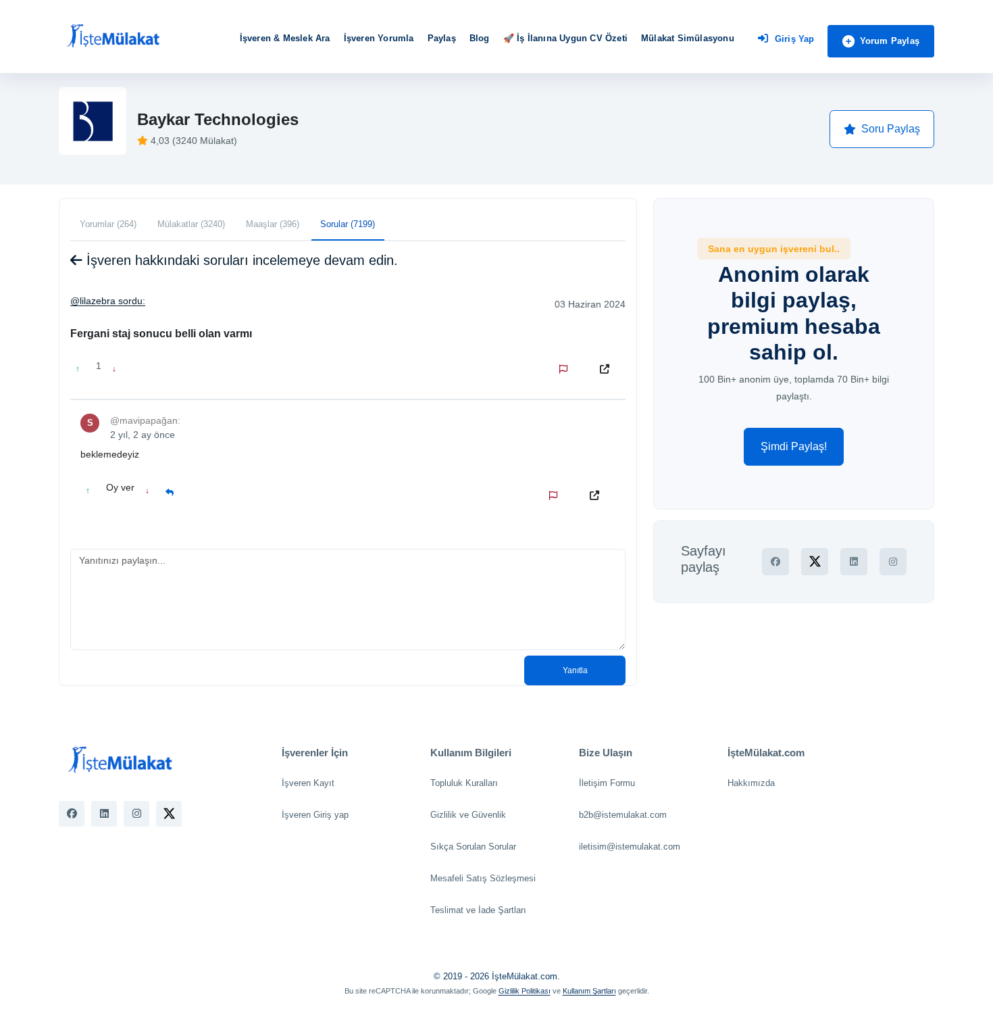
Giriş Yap (795, 39)
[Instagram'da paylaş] (893, 561)
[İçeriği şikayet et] (566, 369)
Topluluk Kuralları (464, 783)
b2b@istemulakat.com (623, 815)
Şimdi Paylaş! (794, 446)
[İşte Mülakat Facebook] (71, 814)
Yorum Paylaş (889, 41)
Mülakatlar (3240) (191, 224)
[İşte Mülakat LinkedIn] (104, 814)
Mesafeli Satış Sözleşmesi (483, 878)
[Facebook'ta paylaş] (775, 561)
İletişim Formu (607, 783)
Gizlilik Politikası (525, 991)
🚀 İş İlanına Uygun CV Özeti (565, 38)
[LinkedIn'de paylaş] (853, 561)
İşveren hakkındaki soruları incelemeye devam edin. (240, 260)
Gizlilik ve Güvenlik (468, 815)
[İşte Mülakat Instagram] (136, 814)
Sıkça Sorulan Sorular (473, 846)
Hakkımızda (751, 783)
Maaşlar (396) (272, 224)
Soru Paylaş (890, 128)
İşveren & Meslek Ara (285, 38)
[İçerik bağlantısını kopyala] (607, 369)
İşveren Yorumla (379, 38)
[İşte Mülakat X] (169, 814)
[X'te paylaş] (814, 561)
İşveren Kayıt (308, 783)
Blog (479, 38)
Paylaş (442, 38)
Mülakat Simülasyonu (687, 38)
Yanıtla (575, 670)
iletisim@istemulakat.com (629, 846)
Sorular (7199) (347, 224)
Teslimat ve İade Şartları (478, 910)
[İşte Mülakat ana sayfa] (113, 36)
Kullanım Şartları (589, 991)
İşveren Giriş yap (315, 815)
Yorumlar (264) (108, 224)
